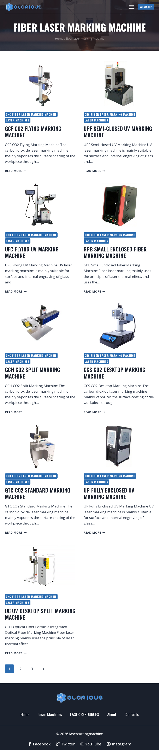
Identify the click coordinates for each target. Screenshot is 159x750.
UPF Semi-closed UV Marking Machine (118, 131)
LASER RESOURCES (84, 714)
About (111, 714)
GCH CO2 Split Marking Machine (32, 372)
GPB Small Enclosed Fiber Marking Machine (115, 252)
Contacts (132, 714)
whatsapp (146, 7)
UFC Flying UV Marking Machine (32, 252)
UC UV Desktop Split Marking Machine (40, 614)
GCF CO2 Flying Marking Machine (33, 131)
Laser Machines (18, 120)
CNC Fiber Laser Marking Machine (31, 114)
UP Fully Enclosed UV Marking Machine (109, 493)
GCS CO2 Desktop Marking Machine (114, 372)
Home (24, 714)
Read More (16, 171)
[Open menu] (131, 6)
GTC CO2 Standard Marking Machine (37, 493)
